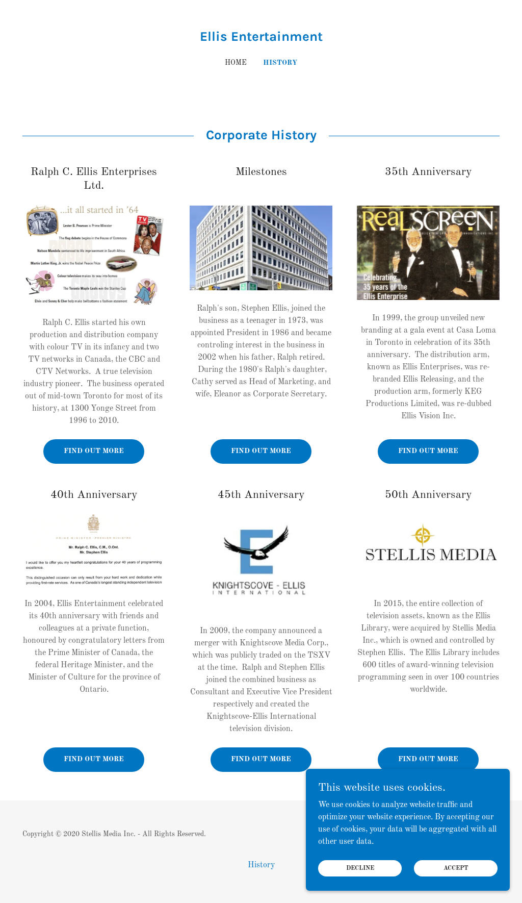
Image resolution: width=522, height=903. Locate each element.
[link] (260, 39)
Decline (360, 868)
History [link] (280, 62)
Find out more (94, 451)
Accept (455, 868)
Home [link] (236, 62)
